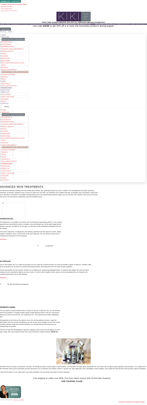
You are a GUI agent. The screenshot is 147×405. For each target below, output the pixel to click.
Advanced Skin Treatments (13, 39)
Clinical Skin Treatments (12, 48)
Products (6, 83)
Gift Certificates (9, 85)
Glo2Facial (6, 44)
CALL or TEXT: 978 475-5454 (9, 10)
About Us (5, 92)
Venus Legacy (8, 51)
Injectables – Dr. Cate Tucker (15, 72)
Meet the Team (8, 96)
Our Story (6, 94)
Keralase (6, 58)
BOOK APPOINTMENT (7, 6)
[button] (73, 107)
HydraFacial (7, 41)
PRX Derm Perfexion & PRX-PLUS (13, 63)
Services (5, 37)
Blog (4, 101)
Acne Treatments (9, 69)
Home (4, 35)
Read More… (4, 239)
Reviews (5, 99)
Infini (4, 53)
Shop (4, 81)
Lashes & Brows (8, 74)
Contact (5, 103)
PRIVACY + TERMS (18, 399)
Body (4, 79)
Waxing (5, 76)
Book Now (6, 89)
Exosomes (6, 60)
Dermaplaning (8, 46)
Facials (5, 67)
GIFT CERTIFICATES (6, 8)
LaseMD (5, 55)
